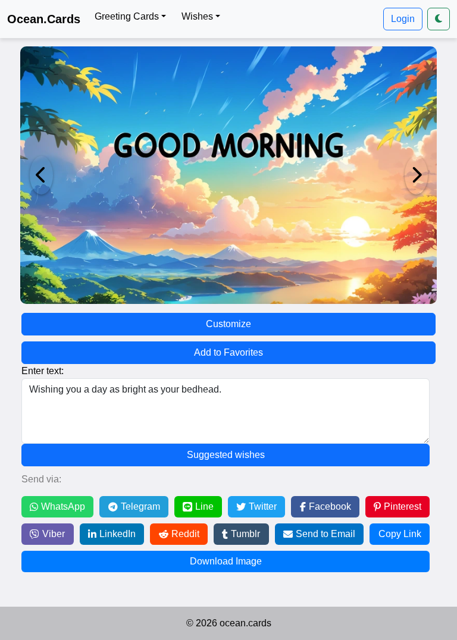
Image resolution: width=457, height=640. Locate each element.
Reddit (185, 534)
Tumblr (245, 534)
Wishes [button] (197, 16)
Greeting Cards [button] (127, 16)
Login (403, 19)
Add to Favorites (228, 352)
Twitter (263, 506)
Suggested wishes (226, 455)
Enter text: (42, 371)
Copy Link (399, 534)
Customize (228, 324)
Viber (53, 534)
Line (204, 506)
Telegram (140, 506)
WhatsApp (63, 506)
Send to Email (325, 534)
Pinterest (402, 506)
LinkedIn (117, 534)
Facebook (330, 506)
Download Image (226, 561)
